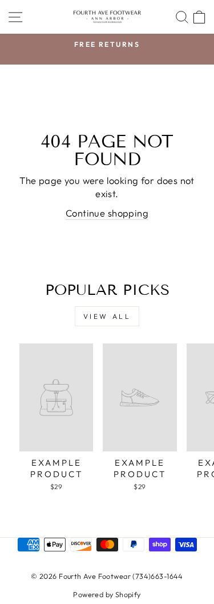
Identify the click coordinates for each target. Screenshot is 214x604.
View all (107, 316)
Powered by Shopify (106, 594)
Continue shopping (107, 213)
